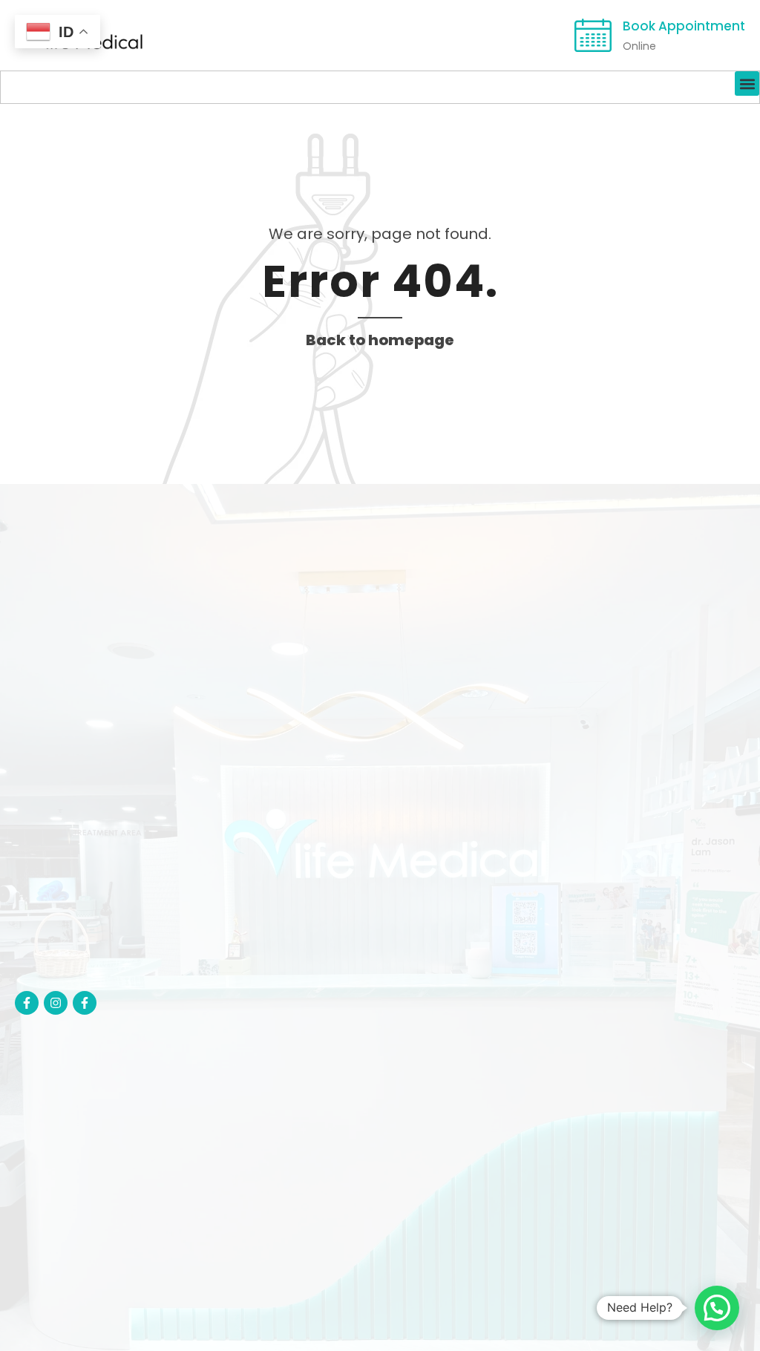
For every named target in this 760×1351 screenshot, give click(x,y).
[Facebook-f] (27, 1003)
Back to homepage (380, 340)
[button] (747, 83)
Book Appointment (684, 26)
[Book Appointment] (593, 35)
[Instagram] (56, 1003)
